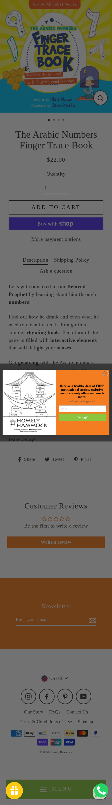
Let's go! (83, 417)
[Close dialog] (105, 373)
